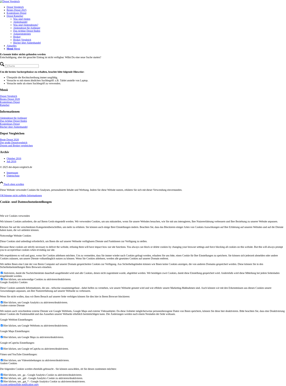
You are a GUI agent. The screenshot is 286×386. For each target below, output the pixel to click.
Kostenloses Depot (10, 102)
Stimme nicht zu (12, 195)
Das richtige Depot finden (13, 121)
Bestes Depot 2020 (10, 99)
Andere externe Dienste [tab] (12, 305)
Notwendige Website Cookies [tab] (15, 235)
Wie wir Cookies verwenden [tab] (15, 215)
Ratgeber (4, 105)
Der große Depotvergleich (13, 142)
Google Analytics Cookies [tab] (13, 282)
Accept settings (8, 384)
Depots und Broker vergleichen (16, 145)
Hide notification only (27, 384)
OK (2, 195)
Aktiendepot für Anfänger (13, 118)
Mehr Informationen (31, 195)
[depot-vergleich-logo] (10, 1)
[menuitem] (146, 7)
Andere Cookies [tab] (8, 363)
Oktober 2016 (14, 158)
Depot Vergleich (8, 96)
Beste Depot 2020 (9, 139)
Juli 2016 (11, 161)
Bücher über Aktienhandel (13, 126)
